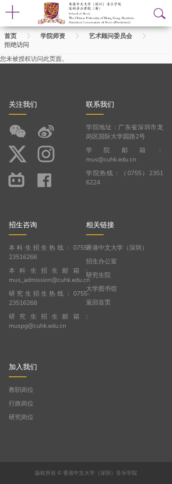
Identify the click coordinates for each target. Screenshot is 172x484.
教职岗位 (21, 390)
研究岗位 (21, 417)
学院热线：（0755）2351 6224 (124, 178)
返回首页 (98, 302)
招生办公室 (101, 261)
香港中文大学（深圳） (117, 248)
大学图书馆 (101, 289)
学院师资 (53, 36)
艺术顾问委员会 (110, 36)
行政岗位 (21, 403)
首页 (10, 36)
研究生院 (98, 275)
